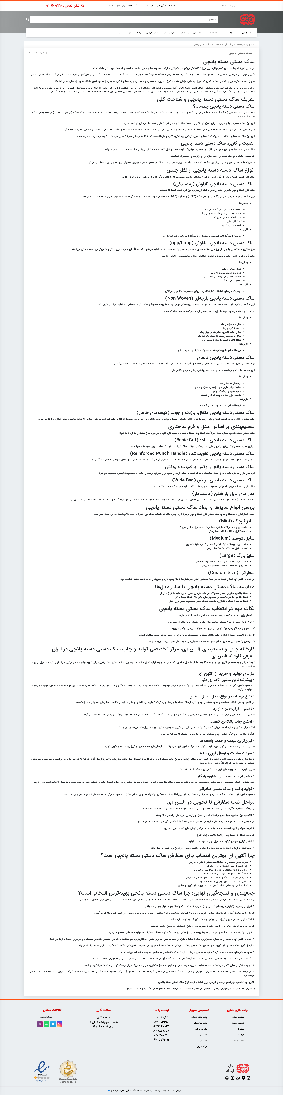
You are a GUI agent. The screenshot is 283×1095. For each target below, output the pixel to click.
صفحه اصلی (247, 33)
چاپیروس (106, 1091)
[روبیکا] (40, 1024)
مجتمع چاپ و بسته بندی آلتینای (240, 44)
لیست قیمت (183, 33)
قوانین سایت (168, 33)
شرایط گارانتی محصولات (147, 33)
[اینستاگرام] (59, 1024)
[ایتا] (232, 1078)
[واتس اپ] (46, 1024)
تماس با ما (118, 33)
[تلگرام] (53, 1024)
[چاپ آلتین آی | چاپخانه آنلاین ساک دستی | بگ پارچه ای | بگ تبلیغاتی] (247, 19)
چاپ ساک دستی (216, 33)
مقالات (130, 33)
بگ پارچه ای (199, 33)
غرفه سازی (202, 1046)
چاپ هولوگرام (200, 1023)
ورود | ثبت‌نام (228, 6)
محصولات (233, 33)
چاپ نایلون (202, 1040)
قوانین (241, 1035)
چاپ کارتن (202, 1035)
